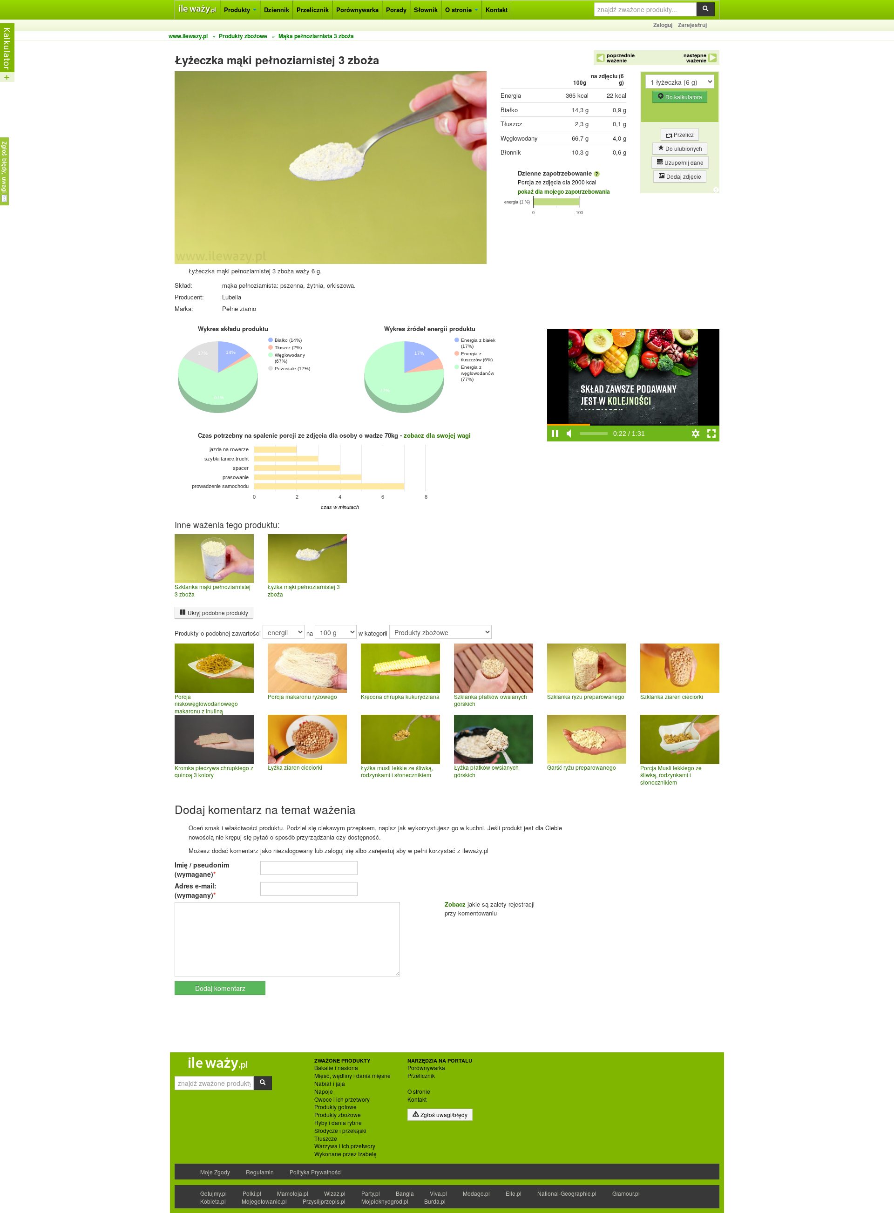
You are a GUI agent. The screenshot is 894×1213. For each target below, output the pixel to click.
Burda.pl (435, 1201)
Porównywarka (357, 9)
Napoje (323, 1091)
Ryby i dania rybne (338, 1122)
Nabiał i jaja (329, 1083)
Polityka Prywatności (316, 1172)
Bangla (405, 1193)
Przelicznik (313, 9)
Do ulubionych (683, 148)
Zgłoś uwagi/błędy (443, 1114)
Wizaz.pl (334, 1193)
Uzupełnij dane (683, 162)
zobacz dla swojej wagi (437, 435)
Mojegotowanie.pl (264, 1201)
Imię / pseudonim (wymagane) (202, 869)
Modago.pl (476, 1193)
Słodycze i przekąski (340, 1130)
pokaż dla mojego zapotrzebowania (564, 191)
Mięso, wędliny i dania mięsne (352, 1075)
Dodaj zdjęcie (683, 176)
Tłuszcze (325, 1138)
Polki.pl (252, 1193)
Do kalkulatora (683, 97)
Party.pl (370, 1193)
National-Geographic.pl (566, 1193)
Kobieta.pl (213, 1201)
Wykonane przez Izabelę (345, 1154)
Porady (396, 9)
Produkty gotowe (335, 1107)
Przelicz (683, 134)
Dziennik (276, 9)
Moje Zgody (215, 1172)
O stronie (459, 9)
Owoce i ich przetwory (342, 1099)
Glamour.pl (626, 1193)
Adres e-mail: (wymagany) (196, 890)
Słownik (426, 9)
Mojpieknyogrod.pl (384, 1201)
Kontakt (497, 9)
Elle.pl (514, 1193)
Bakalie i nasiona (336, 1067)
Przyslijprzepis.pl (324, 1201)
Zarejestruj (692, 24)
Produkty (238, 9)
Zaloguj (662, 24)
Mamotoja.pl (292, 1193)
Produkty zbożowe (337, 1114)
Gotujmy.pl (213, 1193)
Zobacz (455, 904)
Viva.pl (438, 1193)
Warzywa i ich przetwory (344, 1146)
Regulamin (260, 1172)
